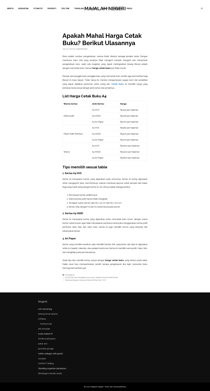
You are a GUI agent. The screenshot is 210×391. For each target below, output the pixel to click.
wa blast (42, 358)
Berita (10, 8)
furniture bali (46, 324)
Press (129, 8)
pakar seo (42, 343)
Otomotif (38, 8)
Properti (52, 8)
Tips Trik (65, 8)
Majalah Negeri (105, 8)
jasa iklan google (46, 348)
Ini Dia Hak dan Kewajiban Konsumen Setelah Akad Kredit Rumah (91, 277)
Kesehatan (23, 8)
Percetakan (69, 275)
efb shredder (44, 329)
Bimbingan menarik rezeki (50, 373)
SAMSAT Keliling (46, 363)
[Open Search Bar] (202, 8)
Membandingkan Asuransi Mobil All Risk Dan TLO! (85, 280)
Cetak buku (117, 84)
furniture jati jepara (46, 338)
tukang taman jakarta (48, 314)
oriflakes (42, 319)
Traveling (79, 8)
